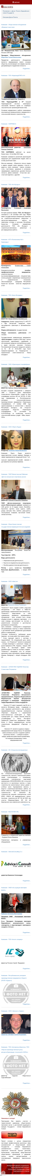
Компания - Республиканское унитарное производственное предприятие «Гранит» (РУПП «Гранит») (14, 978)
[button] (16, 12)
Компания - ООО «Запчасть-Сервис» (12, 1011)
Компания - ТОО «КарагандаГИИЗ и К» (13, 75)
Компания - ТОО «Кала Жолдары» (11, 295)
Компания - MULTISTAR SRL (10, 812)
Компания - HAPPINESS (8, 124)
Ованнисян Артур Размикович (17, 605)
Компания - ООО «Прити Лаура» (11, 427)
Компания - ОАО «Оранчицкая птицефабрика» (15, 364)
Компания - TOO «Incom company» (12, 939)
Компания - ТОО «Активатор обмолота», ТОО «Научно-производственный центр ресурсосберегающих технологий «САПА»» (15, 1049)
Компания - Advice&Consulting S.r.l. (11, 851)
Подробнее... (27, 68)
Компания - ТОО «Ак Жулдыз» (10, 184)
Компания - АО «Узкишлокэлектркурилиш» (14, 750)
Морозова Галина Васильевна (11, 57)
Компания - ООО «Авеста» (9, 581)
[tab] (16, 12)
